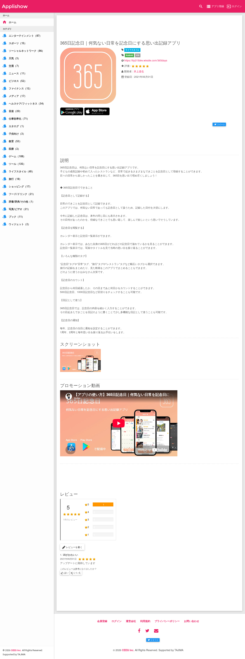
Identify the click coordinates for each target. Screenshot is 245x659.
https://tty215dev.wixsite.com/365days (145, 60)
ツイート (221, 124)
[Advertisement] (149, 27)
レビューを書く (73, 547)
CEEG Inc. (16, 650)
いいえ (77, 572)
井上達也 (139, 71)
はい (66, 572)
